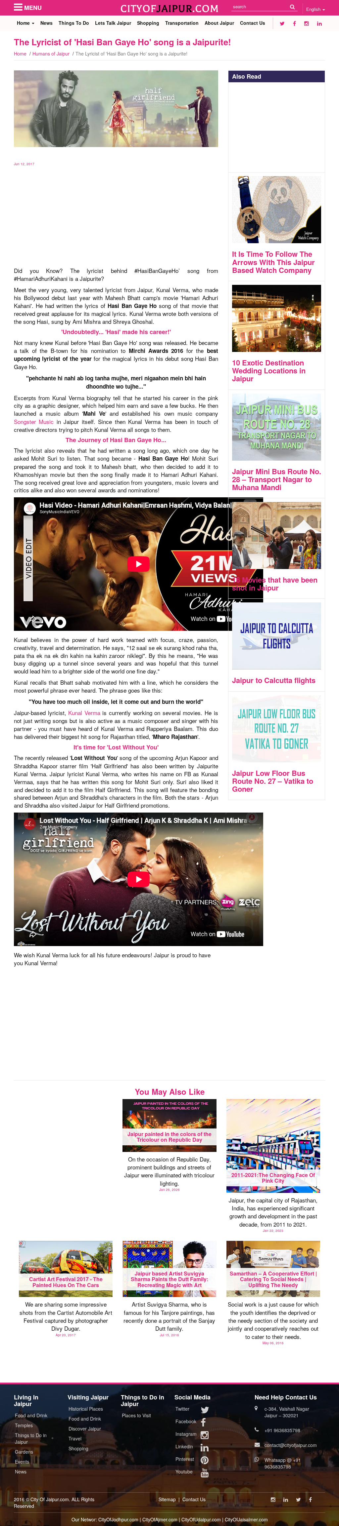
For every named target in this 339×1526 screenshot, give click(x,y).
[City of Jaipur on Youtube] (205, 1474)
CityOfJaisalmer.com (246, 1519)
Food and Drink (31, 1415)
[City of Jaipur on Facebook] (294, 23)
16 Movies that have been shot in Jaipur (274, 583)
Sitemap (167, 1499)
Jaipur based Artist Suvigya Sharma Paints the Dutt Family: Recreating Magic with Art (169, 1279)
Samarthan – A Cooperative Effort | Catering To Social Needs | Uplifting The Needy (273, 1279)
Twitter (182, 1408)
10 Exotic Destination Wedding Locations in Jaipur (269, 370)
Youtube (184, 1471)
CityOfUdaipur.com (201, 1519)
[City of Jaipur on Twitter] (282, 23)
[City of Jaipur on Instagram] (306, 23)
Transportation (182, 22)
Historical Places (86, 1408)
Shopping (148, 22)
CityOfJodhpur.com (118, 1519)
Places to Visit (136, 1415)
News (46, 22)
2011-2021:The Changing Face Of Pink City (273, 1178)
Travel (75, 1438)
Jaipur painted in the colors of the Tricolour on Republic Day (169, 1137)
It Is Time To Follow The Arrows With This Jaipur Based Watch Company (273, 261)
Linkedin (184, 1446)
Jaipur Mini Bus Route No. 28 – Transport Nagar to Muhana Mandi (276, 479)
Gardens (24, 1451)
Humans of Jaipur (51, 53)
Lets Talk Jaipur (113, 22)
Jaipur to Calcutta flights (273, 680)
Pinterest (184, 1459)
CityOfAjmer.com (159, 1519)
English (314, 9)
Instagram (186, 1434)
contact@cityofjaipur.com (291, 1445)
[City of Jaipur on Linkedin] (319, 23)
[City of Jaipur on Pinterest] (205, 1461)
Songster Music (34, 421)
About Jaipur (219, 22)
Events (22, 1461)
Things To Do (74, 22)
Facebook (185, 1421)
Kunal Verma (84, 712)
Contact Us (252, 22)
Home (24, 22)
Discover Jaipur (85, 1428)
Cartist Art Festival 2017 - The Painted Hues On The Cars (66, 1282)
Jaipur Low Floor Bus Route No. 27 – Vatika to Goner (272, 781)
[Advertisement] (116, 212)
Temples (24, 1425)
